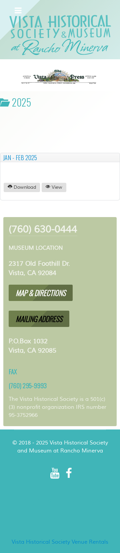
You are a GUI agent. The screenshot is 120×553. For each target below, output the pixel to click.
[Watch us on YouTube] (55, 473)
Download (24, 187)
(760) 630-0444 (43, 229)
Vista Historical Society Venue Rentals (60, 542)
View (56, 187)
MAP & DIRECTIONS (41, 292)
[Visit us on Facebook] (69, 473)
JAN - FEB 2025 (20, 157)
